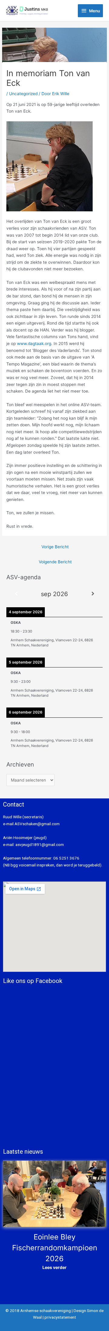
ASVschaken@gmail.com (37, 823)
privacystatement (60, 1317)
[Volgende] (93, 593)
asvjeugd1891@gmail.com (40, 844)
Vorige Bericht (55, 546)
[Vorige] (16, 593)
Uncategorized (23, 93)
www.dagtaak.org (34, 343)
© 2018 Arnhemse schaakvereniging (38, 1310)
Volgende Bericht (55, 561)
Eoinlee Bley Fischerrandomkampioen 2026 (54, 1248)
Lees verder (54, 1267)
